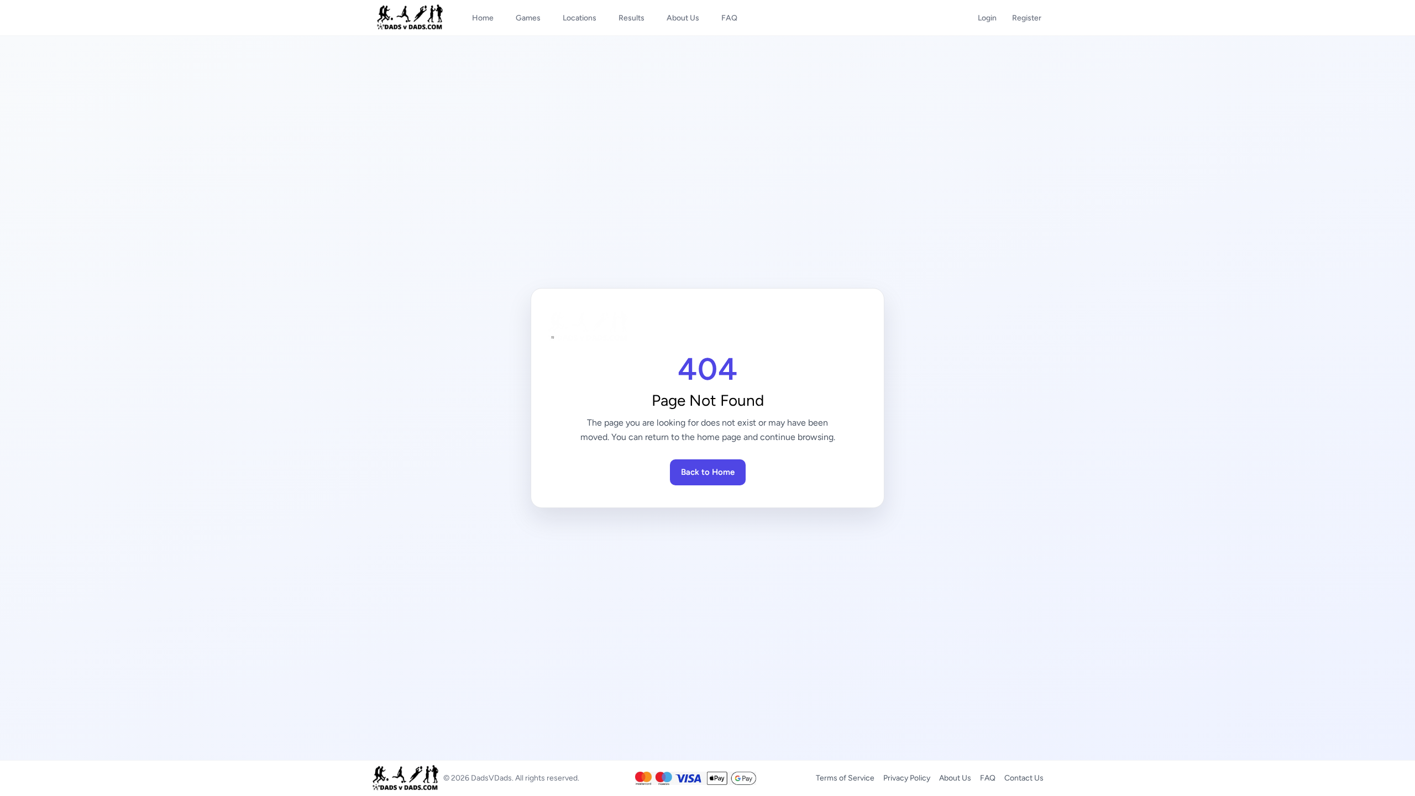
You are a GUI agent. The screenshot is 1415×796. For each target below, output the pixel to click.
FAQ (987, 778)
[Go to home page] (707, 327)
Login (987, 18)
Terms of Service (845, 778)
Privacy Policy (906, 778)
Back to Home (708, 472)
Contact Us (1024, 778)
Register (1026, 18)
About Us (955, 778)
